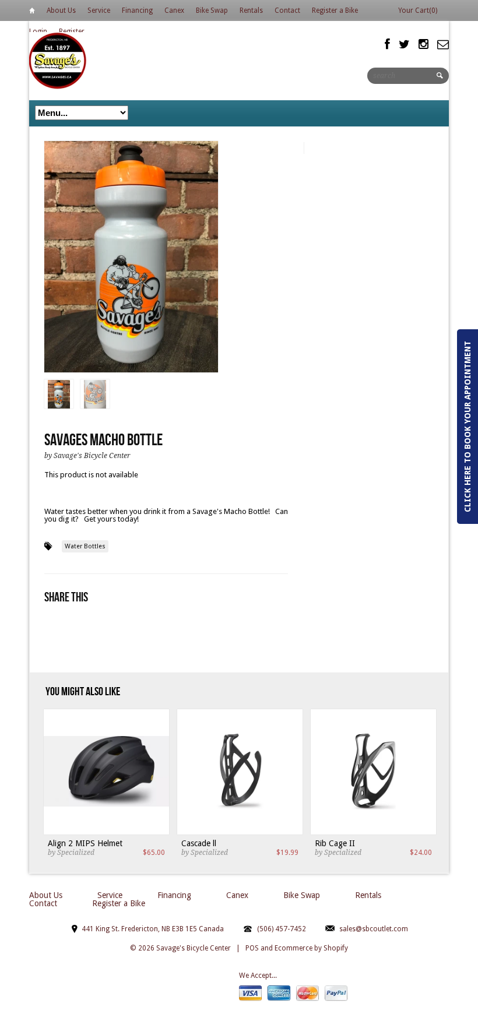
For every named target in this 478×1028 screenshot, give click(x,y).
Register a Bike (335, 10)
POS (252, 948)
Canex (174, 10)
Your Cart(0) (417, 10)
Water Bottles (85, 546)
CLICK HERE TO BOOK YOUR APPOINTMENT (467, 426)
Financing (137, 10)
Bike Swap (212, 10)
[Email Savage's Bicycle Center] (443, 44)
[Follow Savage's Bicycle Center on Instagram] (423, 44)
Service (98, 10)
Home (32, 12)
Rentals (251, 10)
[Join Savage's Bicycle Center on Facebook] (387, 44)
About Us (61, 10)
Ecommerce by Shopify (311, 948)
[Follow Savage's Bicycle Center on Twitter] (404, 44)
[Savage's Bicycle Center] (58, 60)
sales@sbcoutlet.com (373, 929)
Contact (287, 10)
